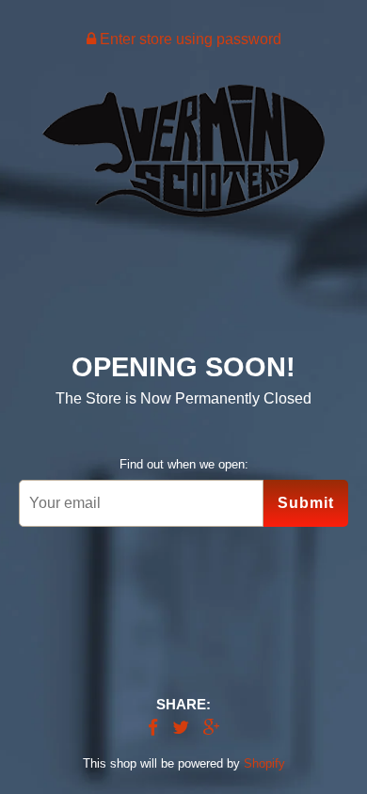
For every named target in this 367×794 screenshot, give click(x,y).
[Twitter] (181, 728)
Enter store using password (188, 39)
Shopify (264, 763)
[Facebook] (153, 728)
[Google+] (212, 728)
